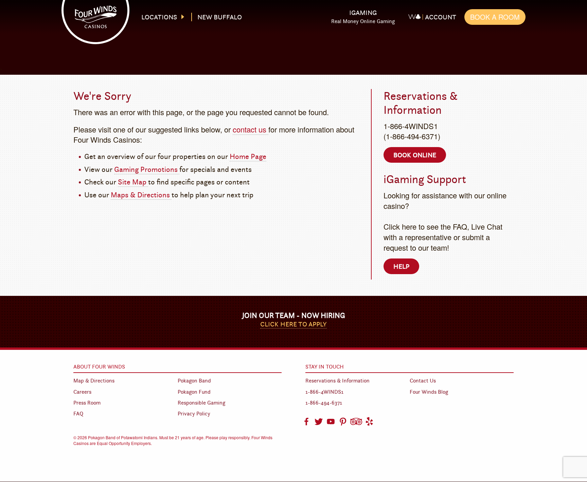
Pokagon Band (194, 380)
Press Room (87, 402)
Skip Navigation (299, 11)
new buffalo (219, 17)
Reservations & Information (337, 380)
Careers (82, 392)
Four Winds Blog (429, 392)
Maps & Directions (141, 194)
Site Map (133, 181)
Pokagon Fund (194, 392)
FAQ (78, 413)
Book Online (414, 155)
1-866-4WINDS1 (324, 392)
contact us (250, 129)
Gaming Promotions (146, 169)
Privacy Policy (194, 413)
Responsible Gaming (201, 402)
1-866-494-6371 (323, 402)
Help (401, 266)
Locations (159, 17)
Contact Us (423, 380)
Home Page (248, 156)
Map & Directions (93, 380)
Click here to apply (293, 324)
